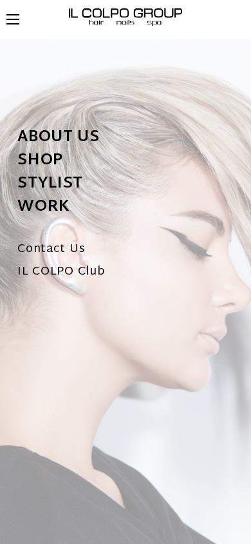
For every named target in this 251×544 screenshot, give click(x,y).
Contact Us (50, 249)
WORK (43, 207)
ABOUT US (58, 137)
